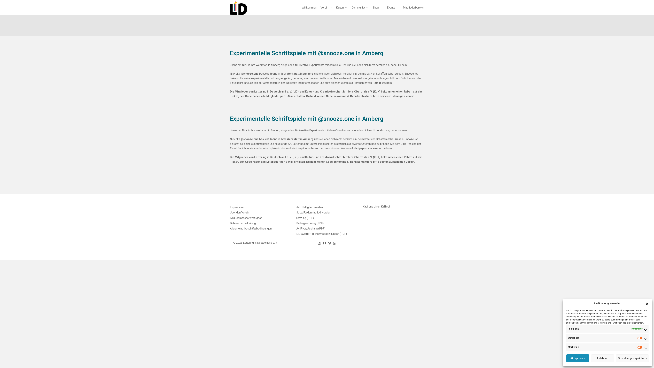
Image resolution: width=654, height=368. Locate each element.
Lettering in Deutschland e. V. (260, 242)
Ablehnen (602, 358)
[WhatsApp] (334, 243)
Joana (273, 73)
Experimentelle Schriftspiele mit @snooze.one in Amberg (307, 53)
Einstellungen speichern (632, 358)
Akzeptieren (577, 358)
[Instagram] (319, 243)
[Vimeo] (329, 243)
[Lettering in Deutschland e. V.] (238, 8)
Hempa (377, 83)
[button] (647, 303)
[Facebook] (324, 243)
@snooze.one (249, 73)
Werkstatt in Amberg (300, 73)
